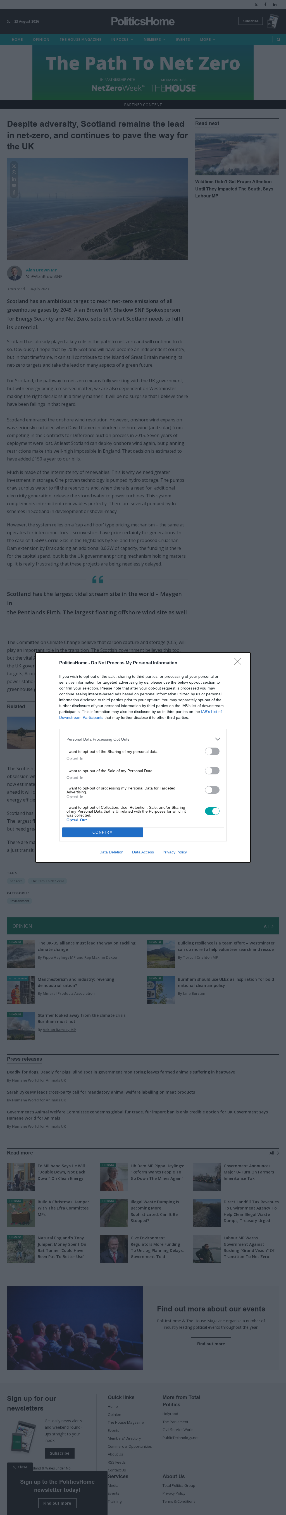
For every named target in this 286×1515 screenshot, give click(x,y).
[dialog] (143, 757)
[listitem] (143, 739)
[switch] (212, 751)
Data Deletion (111, 852)
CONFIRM (102, 832)
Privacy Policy (175, 852)
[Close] (239, 663)
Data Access (143, 852)
